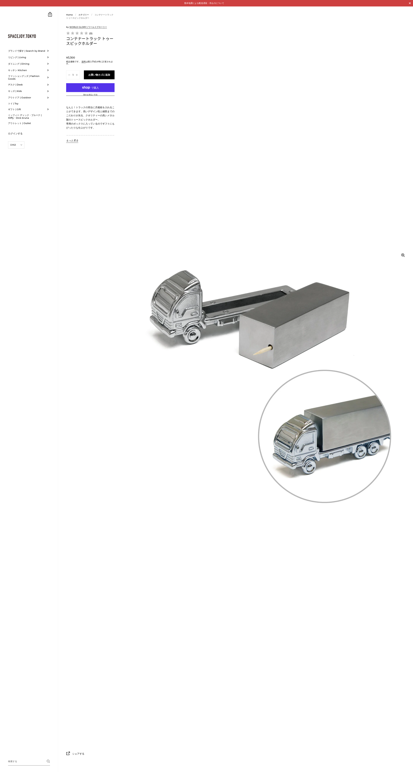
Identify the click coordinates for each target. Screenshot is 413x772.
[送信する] (48, 761)
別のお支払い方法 (90, 95)
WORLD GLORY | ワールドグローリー (88, 27)
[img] (77, 33)
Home (69, 14)
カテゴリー (83, 14)
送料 (83, 61)
